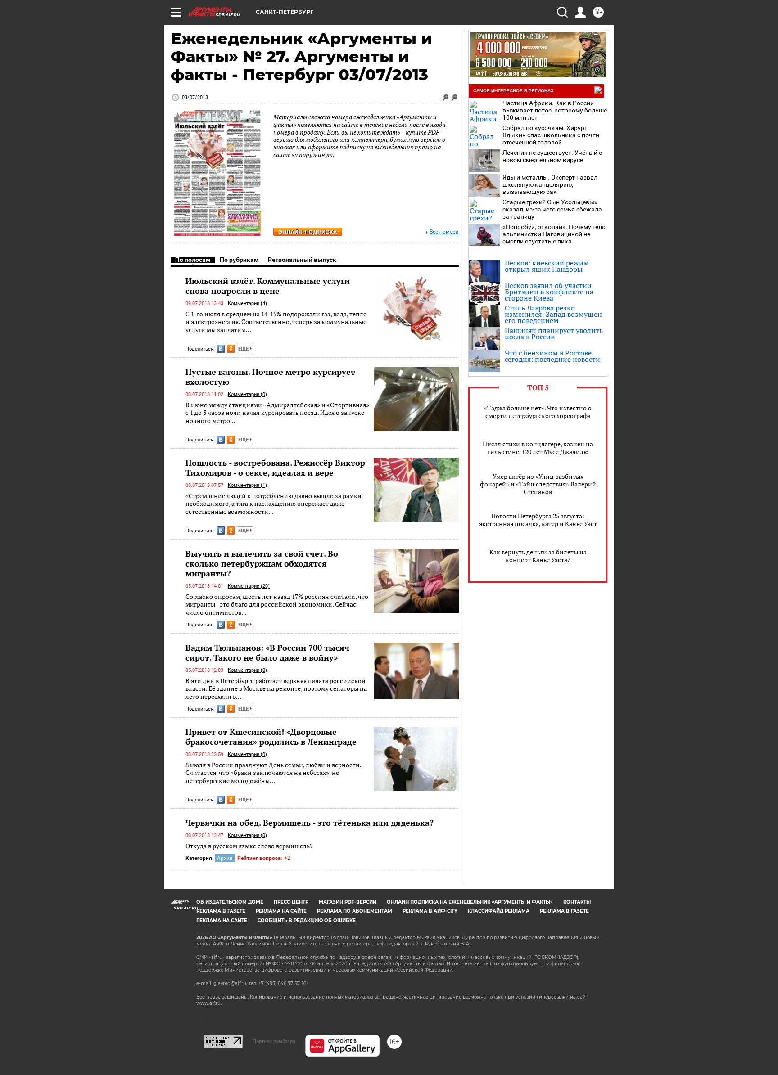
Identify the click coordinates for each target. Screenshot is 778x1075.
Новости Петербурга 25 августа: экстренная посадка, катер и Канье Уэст (538, 519)
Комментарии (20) (249, 586)
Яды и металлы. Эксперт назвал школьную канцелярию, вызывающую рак (549, 184)
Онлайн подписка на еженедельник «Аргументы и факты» (470, 902)
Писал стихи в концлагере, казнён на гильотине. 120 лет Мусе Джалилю (538, 447)
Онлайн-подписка (307, 232)
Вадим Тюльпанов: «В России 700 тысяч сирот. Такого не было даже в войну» (267, 652)
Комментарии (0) (247, 394)
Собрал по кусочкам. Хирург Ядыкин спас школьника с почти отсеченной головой (550, 135)
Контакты (577, 902)
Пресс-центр (291, 902)
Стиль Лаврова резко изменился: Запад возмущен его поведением (553, 314)
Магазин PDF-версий (347, 902)
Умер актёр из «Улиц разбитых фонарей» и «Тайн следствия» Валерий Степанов (538, 483)
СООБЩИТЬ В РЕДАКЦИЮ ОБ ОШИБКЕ (307, 920)
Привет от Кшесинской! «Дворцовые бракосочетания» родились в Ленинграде (271, 736)
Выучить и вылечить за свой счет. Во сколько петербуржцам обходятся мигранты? (261, 563)
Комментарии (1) (247, 485)
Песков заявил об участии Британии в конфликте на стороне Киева (549, 291)
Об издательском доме (229, 902)
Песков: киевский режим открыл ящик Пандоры (547, 266)
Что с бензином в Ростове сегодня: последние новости (552, 356)
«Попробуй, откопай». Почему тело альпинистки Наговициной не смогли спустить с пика (554, 234)
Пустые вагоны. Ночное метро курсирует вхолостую (270, 376)
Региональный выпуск (302, 259)
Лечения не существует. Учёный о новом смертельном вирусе (552, 156)
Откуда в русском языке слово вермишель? (249, 846)
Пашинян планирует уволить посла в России (554, 333)
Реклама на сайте (281, 911)
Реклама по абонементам (354, 911)
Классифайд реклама (498, 911)
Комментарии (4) (247, 303)
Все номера (444, 232)
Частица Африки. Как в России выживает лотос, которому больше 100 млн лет (554, 110)
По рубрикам (239, 259)
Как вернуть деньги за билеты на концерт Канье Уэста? (538, 555)
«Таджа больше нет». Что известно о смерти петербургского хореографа (538, 411)
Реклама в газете (220, 911)
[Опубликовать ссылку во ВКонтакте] (221, 349)
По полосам (193, 259)
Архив (225, 858)
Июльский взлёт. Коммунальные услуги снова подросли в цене (267, 285)
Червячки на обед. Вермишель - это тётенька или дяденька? (309, 822)
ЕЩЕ (244, 349)
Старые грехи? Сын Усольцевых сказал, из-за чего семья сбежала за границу (552, 209)
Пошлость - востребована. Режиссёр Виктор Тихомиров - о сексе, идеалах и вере (275, 467)
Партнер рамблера (274, 1041)
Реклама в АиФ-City (430, 911)
